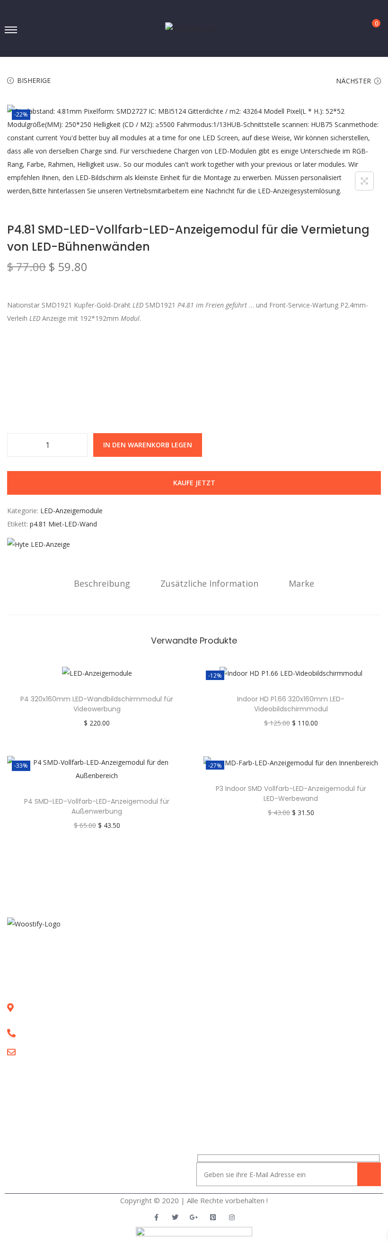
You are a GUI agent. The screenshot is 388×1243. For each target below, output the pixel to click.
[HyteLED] (38, 544)
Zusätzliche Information (209, 583)
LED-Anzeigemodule (71, 510)
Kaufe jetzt (194, 482)
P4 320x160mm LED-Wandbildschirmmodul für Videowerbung (96, 704)
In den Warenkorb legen (147, 444)
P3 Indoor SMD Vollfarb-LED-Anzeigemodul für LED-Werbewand (291, 793)
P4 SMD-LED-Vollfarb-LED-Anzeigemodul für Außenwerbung (96, 806)
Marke (301, 583)
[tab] (102, 583)
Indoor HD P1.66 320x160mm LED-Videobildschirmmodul (290, 704)
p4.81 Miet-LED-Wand (63, 523)
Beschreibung (102, 583)
